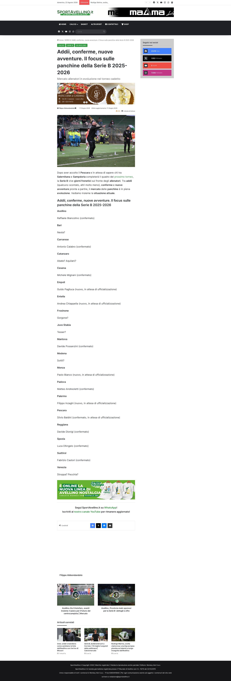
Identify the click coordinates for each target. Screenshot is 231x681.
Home (61, 40)
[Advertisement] (96, 551)
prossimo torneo (123, 176)
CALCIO (73, 24)
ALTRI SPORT (96, 24)
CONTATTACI (112, 24)
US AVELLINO (81, 45)
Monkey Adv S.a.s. (154, 665)
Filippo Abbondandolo (66, 108)
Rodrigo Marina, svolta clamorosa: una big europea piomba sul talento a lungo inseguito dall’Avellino (128, 2)
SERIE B (68, 40)
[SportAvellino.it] (75, 13)
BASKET (84, 24)
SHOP (126, 24)
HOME (63, 24)
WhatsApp (110, 507)
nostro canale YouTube (87, 511)
